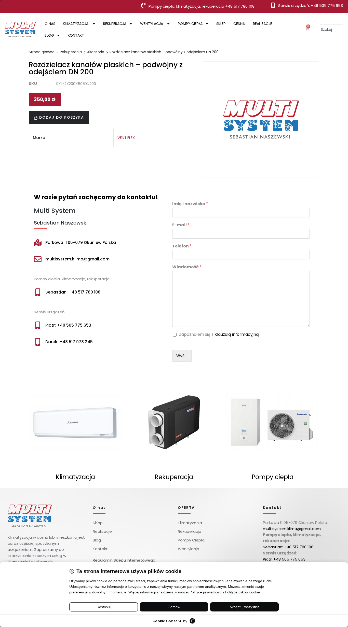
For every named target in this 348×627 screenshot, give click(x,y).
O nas (50, 23)
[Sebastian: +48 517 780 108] (38, 292)
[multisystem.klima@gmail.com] (38, 259)
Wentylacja (152, 23)
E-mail (181, 225)
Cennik (239, 23)
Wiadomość (187, 267)
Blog (49, 35)
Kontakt (76, 35)
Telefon (182, 246)
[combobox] (331, 29)
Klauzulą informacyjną (237, 334)
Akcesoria (95, 51)
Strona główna (42, 51)
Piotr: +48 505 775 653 (68, 325)
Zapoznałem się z (219, 334)
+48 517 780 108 (240, 6)
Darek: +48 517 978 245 (69, 342)
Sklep (221, 23)
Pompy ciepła (190, 23)
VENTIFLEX (126, 137)
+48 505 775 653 (327, 5)
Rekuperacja (114, 23)
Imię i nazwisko (190, 204)
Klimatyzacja (76, 23)
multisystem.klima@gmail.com (77, 259)
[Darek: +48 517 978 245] (38, 342)
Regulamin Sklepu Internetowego (124, 560)
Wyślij (182, 355)
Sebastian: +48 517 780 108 (72, 292)
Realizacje (262, 23)
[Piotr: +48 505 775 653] (38, 325)
